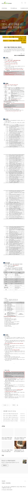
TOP (25, 481)
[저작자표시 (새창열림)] (17, 405)
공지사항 (5, 411)
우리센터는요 (14, 8)
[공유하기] (7, 405)
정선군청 (3, 481)
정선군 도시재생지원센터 (8, 460)
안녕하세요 (4, 8)
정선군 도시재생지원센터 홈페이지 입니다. (10, 462)
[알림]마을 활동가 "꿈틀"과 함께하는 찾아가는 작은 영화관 (11, 419)
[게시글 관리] (9, 405)
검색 (22, 3)
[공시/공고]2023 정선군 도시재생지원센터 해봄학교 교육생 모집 (10, 421)
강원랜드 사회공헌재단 (6, 483)
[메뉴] (25, 3)
